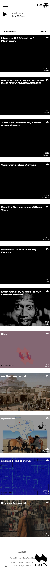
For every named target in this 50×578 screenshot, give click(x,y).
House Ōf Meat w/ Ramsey (17, 39)
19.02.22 (46, 407)
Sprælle (8, 418)
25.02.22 (46, 111)
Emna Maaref (13, 503)
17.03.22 (46, 491)
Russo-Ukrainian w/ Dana (18, 251)
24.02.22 (46, 195)
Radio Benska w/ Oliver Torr (21, 208)
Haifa (47, 324)
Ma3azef (13, 558)
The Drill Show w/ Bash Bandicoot (21, 124)
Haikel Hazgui (13, 376)
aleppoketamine (16, 460)
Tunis (47, 409)
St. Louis (46, 240)
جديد (43, 31)
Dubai (47, 282)
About (29, 558)
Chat (33, 558)
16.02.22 (46, 533)
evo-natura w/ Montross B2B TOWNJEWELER (22, 82)
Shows (24, 558)
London (46, 155)
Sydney (46, 70)
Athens (46, 113)
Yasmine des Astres (18, 164)
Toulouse (45, 197)
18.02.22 (46, 449)
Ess (4, 334)
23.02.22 (46, 238)
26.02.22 (46, 68)
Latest (10, 31)
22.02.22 (46, 322)
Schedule (19, 558)
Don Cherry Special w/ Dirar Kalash (21, 293)
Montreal (45, 451)
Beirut (47, 366)
